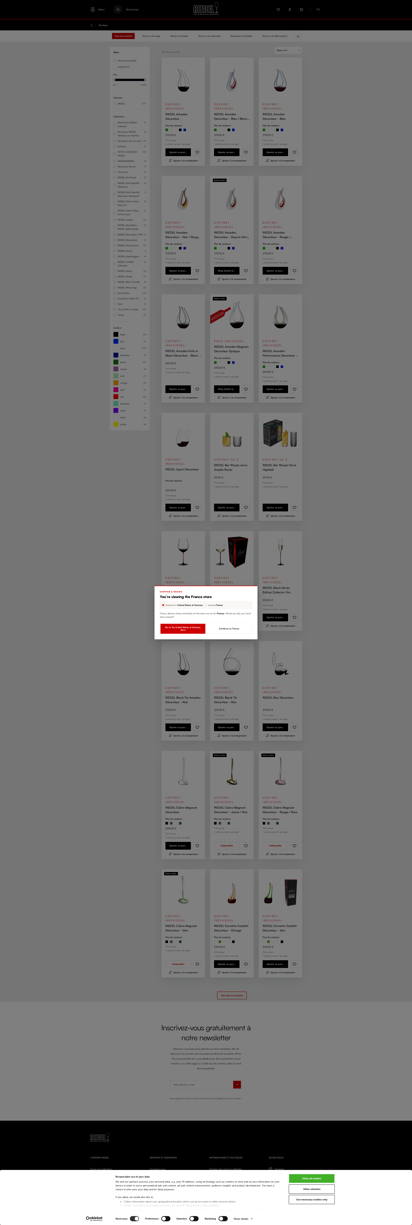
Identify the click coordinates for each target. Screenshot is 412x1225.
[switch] (165, 1218)
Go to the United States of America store (182, 628)
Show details (241, 1218)
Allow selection (311, 1189)
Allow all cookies (311, 1178)
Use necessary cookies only (311, 1199)
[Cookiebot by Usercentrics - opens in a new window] (94, 1218)
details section (225, 1209)
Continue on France (229, 628)
